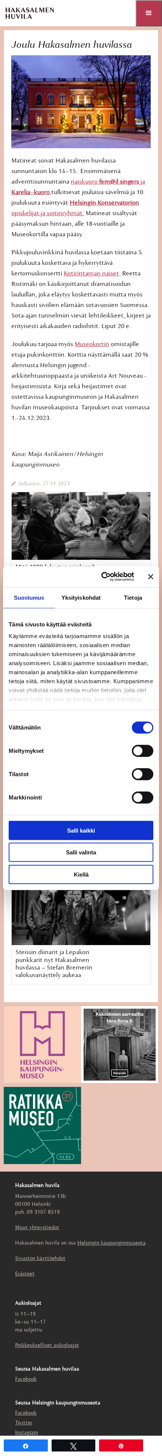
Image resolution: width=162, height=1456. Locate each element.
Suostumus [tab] (29, 597)
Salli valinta (81, 852)
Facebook (26, 1379)
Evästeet (25, 1274)
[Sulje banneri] (150, 576)
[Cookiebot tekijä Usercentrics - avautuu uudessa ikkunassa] (102, 577)
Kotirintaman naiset (91, 274)
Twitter (23, 1423)
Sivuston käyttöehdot (40, 1258)
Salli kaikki (81, 830)
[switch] (142, 751)
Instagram (26, 1433)
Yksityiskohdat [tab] (81, 597)
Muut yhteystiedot (37, 1228)
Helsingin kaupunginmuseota (111, 1243)
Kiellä (81, 874)
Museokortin (92, 344)
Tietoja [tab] (133, 597)
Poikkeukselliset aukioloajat (47, 1345)
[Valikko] (149, 13)
